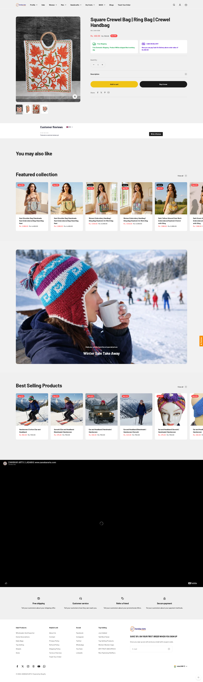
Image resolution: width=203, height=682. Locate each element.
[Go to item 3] (36, 109)
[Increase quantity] (102, 64)
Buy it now (163, 84)
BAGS (101, 5)
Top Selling (20, 645)
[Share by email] (108, 92)
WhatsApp (80, 645)
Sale (43, 5)
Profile (32, 5)
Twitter (79, 641)
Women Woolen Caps (106, 645)
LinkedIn (79, 653)
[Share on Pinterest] (105, 92)
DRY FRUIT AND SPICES (107, 649)
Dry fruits (89, 5)
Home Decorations (23, 637)
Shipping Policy (54, 649)
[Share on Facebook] (97, 92)
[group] (101, 307)
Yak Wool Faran (103, 637)
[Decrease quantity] (94, 64)
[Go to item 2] (27, 109)
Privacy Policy (54, 641)
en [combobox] (70, 127)
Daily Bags (19, 641)
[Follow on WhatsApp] (44, 666)
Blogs (111, 5)
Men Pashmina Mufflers (106, 653)
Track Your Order (124, 5)
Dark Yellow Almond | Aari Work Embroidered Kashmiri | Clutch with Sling (170, 220)
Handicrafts (74, 5)
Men (62, 5)
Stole (18, 653)
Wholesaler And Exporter (25, 633)
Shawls (18, 649)
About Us (52, 633)
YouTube (79, 649)
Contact (52, 637)
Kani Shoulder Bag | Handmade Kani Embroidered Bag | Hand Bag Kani (31, 220)
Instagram (80, 637)
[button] (156, 134)
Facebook (79, 633)
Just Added (102, 633)
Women (52, 5)
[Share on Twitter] (101, 92)
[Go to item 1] (19, 109)
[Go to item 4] (44, 109)
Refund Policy (54, 645)
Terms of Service (55, 653)
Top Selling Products (106, 641)
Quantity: (94, 60)
